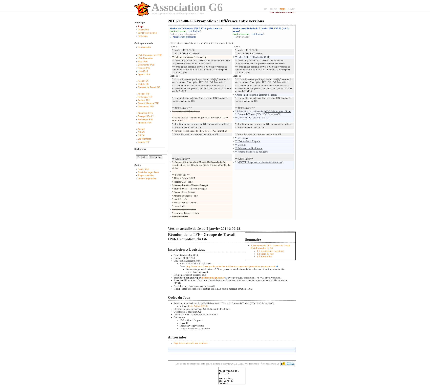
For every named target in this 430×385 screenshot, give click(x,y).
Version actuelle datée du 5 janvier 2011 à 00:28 (257, 28)
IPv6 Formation (145, 58)
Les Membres (144, 139)
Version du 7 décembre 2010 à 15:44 (188, 28)
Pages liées (143, 169)
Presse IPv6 (144, 68)
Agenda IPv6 (144, 74)
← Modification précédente (183, 37)
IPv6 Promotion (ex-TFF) (150, 55)
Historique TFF (145, 97)
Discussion (143, 29)
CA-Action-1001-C (198, 306)
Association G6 (187, 7)
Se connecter (144, 47)
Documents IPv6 (146, 64)
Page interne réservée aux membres (190, 343)
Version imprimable (147, 178)
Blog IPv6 (142, 61)
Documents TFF (146, 106)
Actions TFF (144, 100)
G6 (265, 9)
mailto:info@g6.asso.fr (213, 277)
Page (140, 26)
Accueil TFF (144, 94)
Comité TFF (143, 142)
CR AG (141, 132)
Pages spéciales (146, 175)
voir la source (215, 28)
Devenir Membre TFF (148, 103)
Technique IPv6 (145, 119)
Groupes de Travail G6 (149, 87)
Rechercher (140, 149)
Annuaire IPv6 (145, 122)
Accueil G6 (143, 81)
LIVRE (291, 9)
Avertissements (252, 364)
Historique (143, 36)
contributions (194, 31)
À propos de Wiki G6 (270, 364)
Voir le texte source (147, 33)
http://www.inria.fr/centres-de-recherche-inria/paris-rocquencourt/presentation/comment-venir (231, 266)
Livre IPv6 (143, 71)
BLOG (273, 9)
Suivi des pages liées (148, 172)
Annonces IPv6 (145, 113)
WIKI (282, 9)
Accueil (141, 129)
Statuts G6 (143, 84)
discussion (181, 31)
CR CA (141, 135)
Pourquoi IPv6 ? (146, 116)
